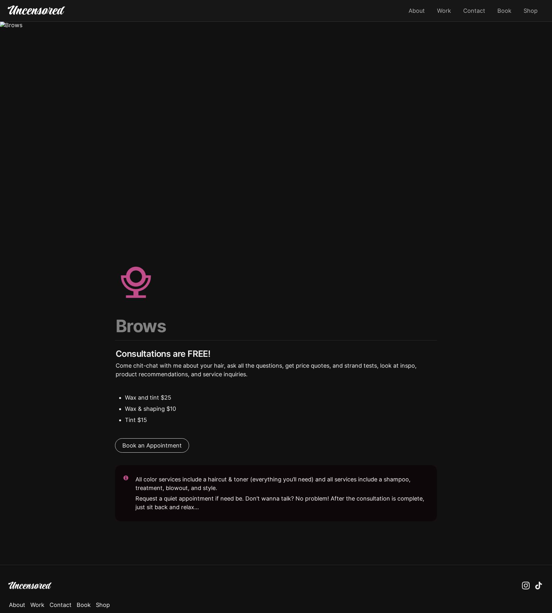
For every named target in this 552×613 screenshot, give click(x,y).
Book (504, 10)
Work (444, 10)
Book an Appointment (152, 445)
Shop (531, 10)
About (417, 10)
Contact (474, 10)
